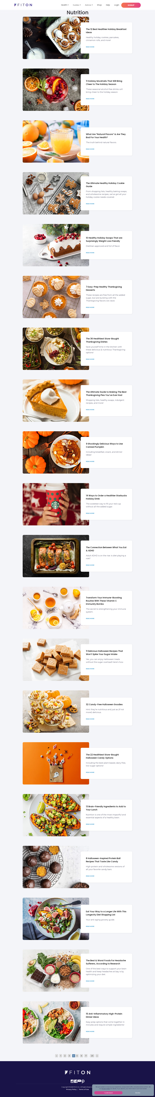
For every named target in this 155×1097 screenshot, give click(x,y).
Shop (99, 5)
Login (116, 5)
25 (92, 1056)
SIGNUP (131, 5)
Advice (88, 5)
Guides (76, 5)
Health (64, 5)
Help (108, 5)
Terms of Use (84, 1089)
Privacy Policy (71, 1089)
